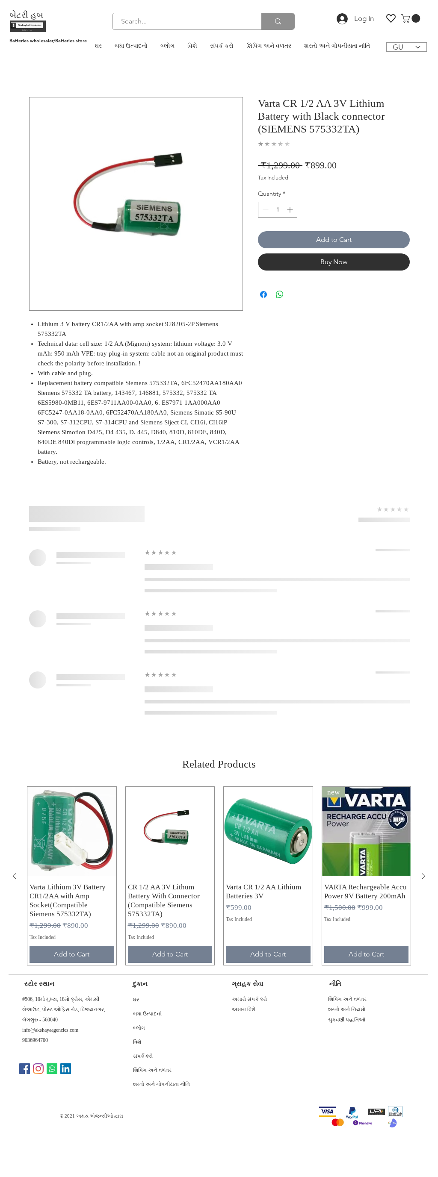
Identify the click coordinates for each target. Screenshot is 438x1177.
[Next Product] (423, 876)
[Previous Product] (14, 876)
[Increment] (290, 209)
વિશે (137, 1043)
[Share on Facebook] (263, 294)
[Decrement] (264, 209)
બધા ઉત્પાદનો (147, 1014)
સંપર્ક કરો (143, 1057)
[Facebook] (24, 1068)
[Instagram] (38, 1068)
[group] (219, 876)
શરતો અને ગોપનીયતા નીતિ (159, 1085)
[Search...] (277, 21)
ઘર (136, 1000)
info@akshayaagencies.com (50, 1030)
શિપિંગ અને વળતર (152, 1071)
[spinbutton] (277, 209)
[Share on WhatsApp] (280, 294)
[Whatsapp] (52, 1068)
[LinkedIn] (65, 1068)
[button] (411, 18)
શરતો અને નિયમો (346, 1009)
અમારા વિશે (243, 1009)
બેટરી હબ (26, 15)
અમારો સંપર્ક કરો (249, 999)
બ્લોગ (139, 1028)
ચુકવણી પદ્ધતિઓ (346, 1020)
